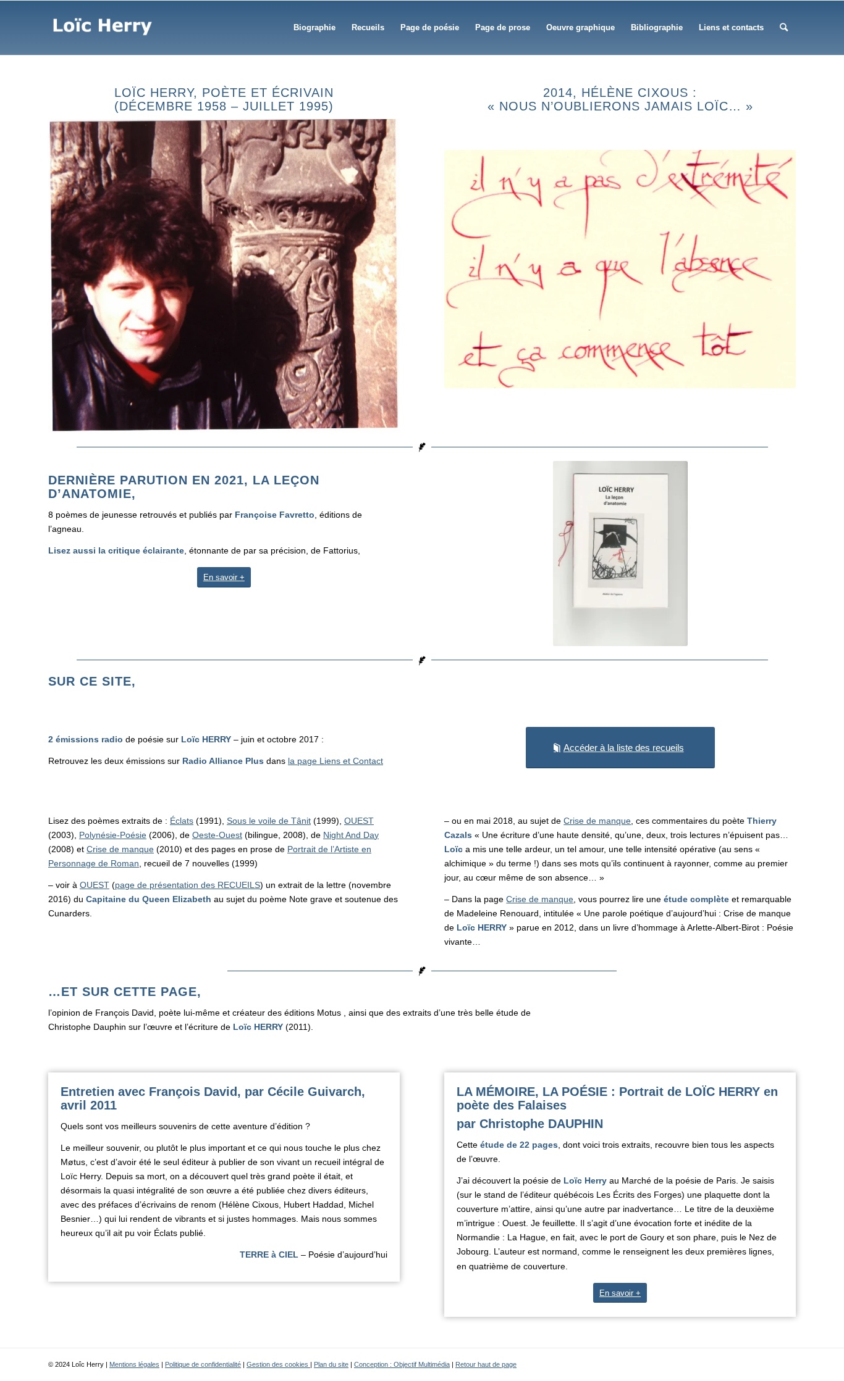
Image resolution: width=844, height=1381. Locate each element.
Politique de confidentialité (203, 1364)
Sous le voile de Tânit (269, 821)
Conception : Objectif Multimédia (402, 1364)
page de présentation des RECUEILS (187, 885)
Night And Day (351, 835)
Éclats (181, 821)
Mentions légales (134, 1364)
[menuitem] (314, 28)
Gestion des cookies (278, 1364)
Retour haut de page (486, 1364)
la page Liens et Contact (335, 761)
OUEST (359, 821)
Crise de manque (120, 849)
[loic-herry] (102, 28)
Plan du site (331, 1364)
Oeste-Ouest (217, 835)
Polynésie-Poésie (112, 835)
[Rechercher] (784, 28)
